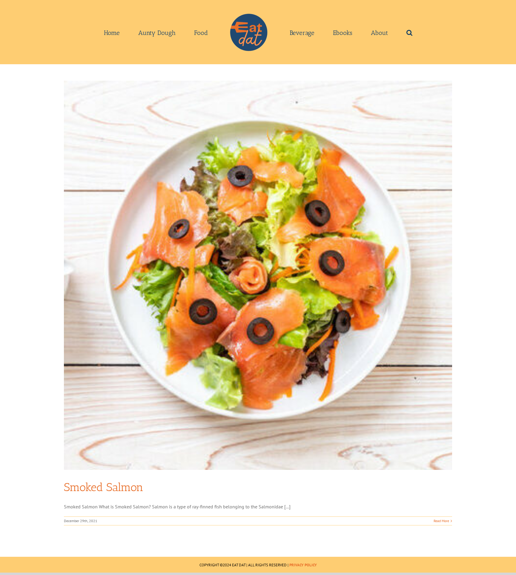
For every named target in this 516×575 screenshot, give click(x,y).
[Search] (367, 32)
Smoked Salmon (103, 487)
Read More (441, 521)
